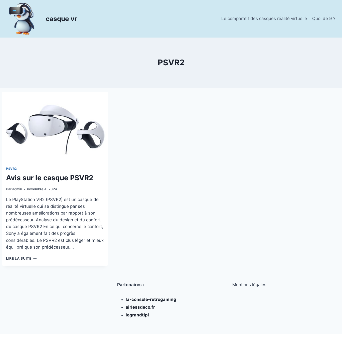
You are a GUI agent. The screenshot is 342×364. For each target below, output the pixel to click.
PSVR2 (11, 168)
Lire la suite (21, 258)
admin (17, 189)
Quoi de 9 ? (323, 18)
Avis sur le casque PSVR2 (49, 177)
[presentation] (55, 127)
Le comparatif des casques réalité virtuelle (264, 18)
